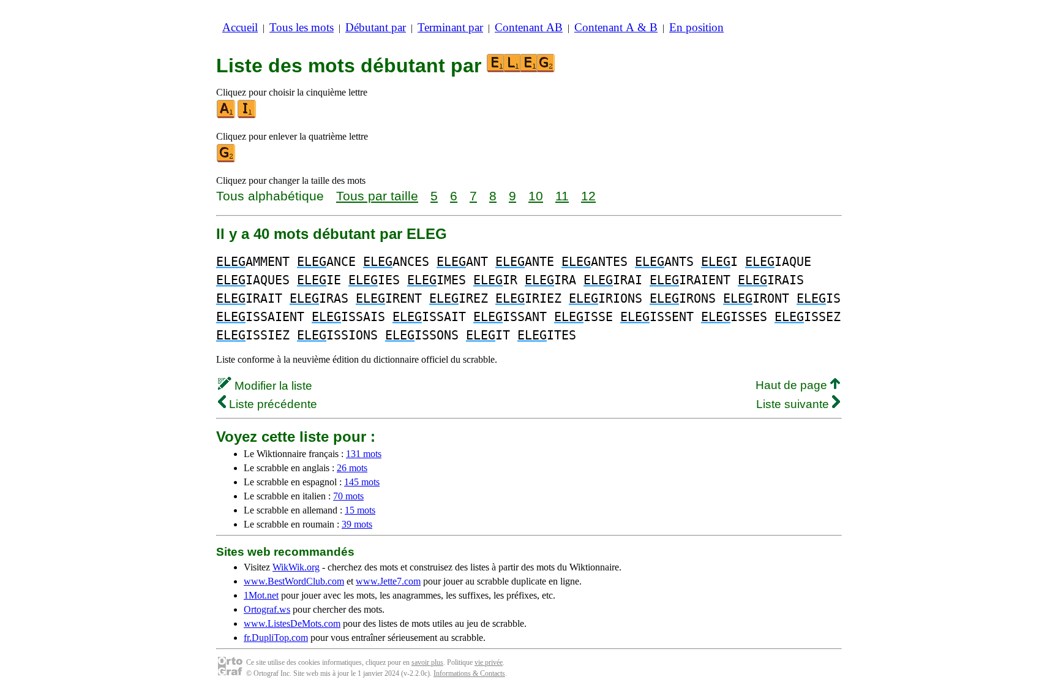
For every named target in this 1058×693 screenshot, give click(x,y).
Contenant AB (529, 27)
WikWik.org (296, 567)
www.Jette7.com (388, 581)
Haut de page (793, 385)
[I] (247, 115)
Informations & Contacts (469, 673)
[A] (226, 115)
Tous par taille (377, 196)
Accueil (240, 27)
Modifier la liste (271, 385)
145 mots (362, 482)
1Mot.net (261, 595)
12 (588, 196)
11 (562, 196)
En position (696, 27)
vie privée (489, 662)
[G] (226, 159)
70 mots (348, 496)
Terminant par (450, 27)
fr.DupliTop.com (276, 637)
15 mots (360, 510)
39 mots (357, 524)
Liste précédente (271, 404)
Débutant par (375, 27)
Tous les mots (301, 27)
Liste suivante (794, 404)
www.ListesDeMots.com (292, 623)
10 (535, 196)
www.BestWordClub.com (294, 581)
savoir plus (427, 662)
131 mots (363, 454)
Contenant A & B (616, 27)
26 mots (352, 468)
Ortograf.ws (267, 609)
